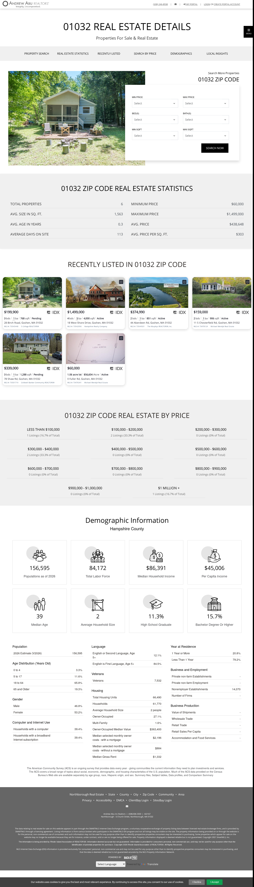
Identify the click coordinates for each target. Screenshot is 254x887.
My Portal (191, 4)
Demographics (181, 53)
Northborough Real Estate (87, 794)
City (135, 794)
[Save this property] (58, 282)
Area (181, 794)
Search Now (215, 148)
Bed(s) (135, 113)
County (124, 794)
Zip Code (148, 794)
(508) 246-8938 (160, 4)
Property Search (36, 53)
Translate (152, 864)
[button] (249, 32)
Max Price (188, 97)
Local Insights (217, 53)
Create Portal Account (227, 4)
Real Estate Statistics (73, 53)
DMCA (120, 800)
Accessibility (104, 800)
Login (207, 4)
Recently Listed (109, 53)
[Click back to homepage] (24, 4)
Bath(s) (187, 113)
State (111, 794)
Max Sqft (188, 129)
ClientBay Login (139, 800)
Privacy (87, 800)
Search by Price (145, 53)
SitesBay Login (162, 800)
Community (166, 794)
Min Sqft (137, 129)
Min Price (137, 97)
